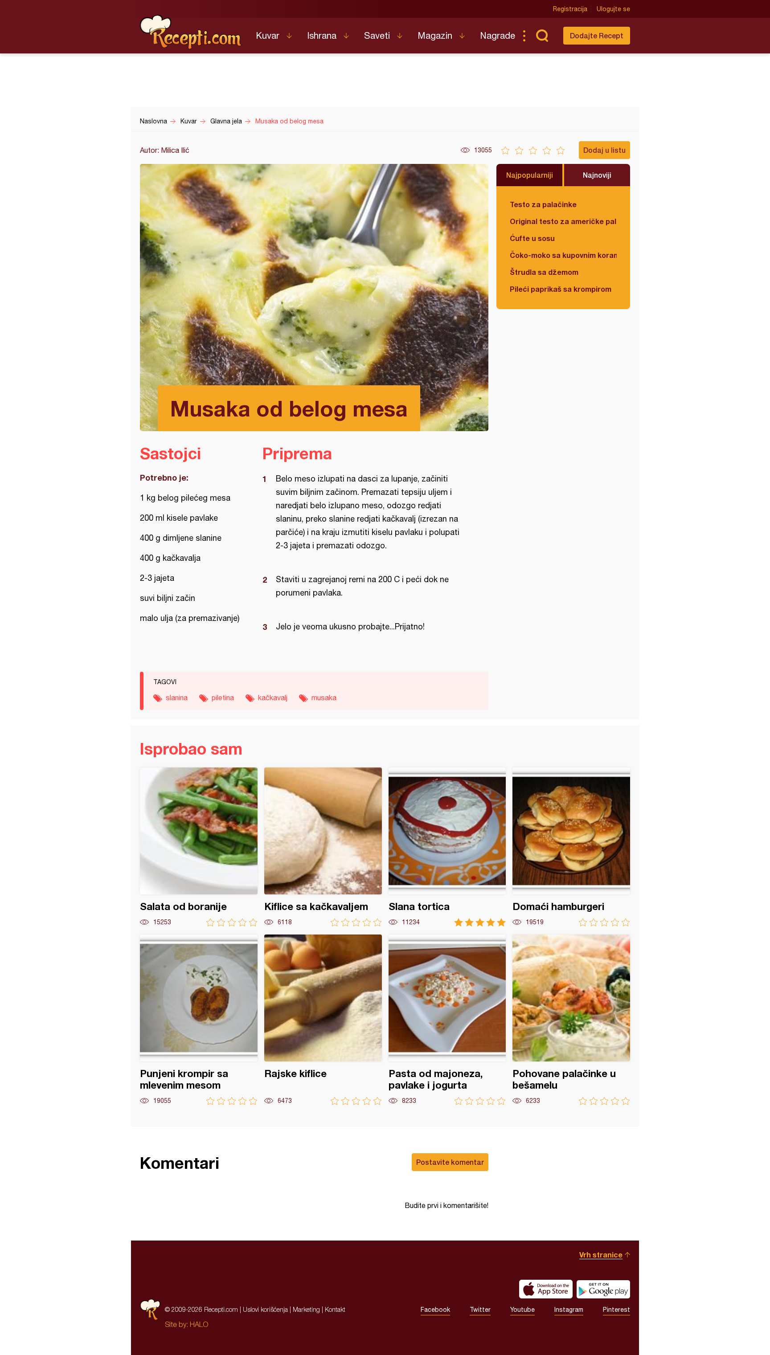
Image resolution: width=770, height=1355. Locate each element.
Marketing (306, 1309)
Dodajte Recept (596, 35)
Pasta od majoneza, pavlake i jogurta (447, 1020)
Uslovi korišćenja (265, 1309)
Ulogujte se (613, 8)
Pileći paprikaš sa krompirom (560, 289)
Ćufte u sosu (532, 238)
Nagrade (497, 35)
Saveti (377, 35)
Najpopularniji (529, 175)
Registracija (570, 8)
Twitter (480, 1309)
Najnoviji (597, 175)
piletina (223, 698)
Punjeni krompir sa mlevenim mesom (199, 1020)
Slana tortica (447, 846)
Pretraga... (542, 35)
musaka (323, 698)
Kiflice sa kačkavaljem (323, 846)
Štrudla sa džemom (544, 272)
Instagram (568, 1309)
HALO (199, 1324)
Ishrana (321, 35)
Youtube (522, 1309)
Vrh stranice (601, 1254)
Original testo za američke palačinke (563, 221)
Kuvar (267, 35)
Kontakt (335, 1309)
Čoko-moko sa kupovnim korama (563, 255)
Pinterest (616, 1309)
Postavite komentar (450, 1162)
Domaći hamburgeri (571, 846)
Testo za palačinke (543, 204)
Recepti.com (191, 32)
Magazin (435, 35)
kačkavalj (272, 698)
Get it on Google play (603, 1289)
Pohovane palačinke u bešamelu (571, 1020)
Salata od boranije (199, 846)
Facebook (435, 1309)
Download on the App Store (546, 1289)
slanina (177, 698)
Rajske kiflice (323, 1020)
